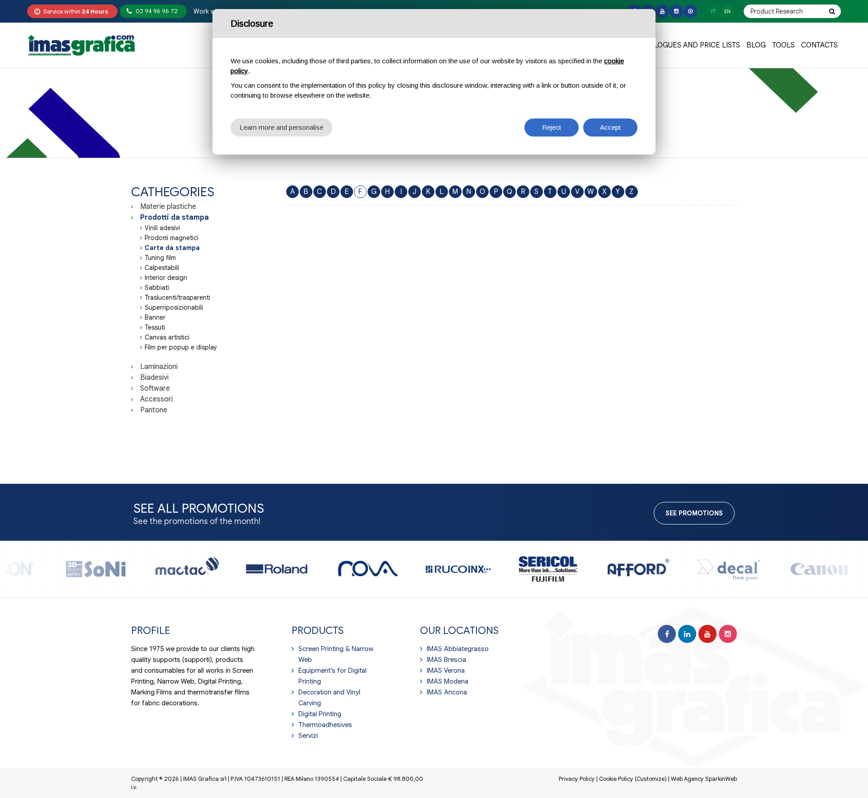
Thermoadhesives (325, 725)
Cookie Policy (616, 779)
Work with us (212, 11)
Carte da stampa (172, 248)
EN (727, 11)
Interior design (166, 278)
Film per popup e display (181, 347)
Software (155, 388)
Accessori (156, 399)
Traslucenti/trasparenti (177, 297)
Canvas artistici (167, 337)
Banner (155, 317)
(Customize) (651, 779)
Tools (783, 45)
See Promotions (694, 513)
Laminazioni (159, 366)
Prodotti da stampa (174, 217)
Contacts (819, 45)
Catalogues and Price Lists (688, 45)
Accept (610, 127)
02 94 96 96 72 (157, 11)
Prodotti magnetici (171, 238)
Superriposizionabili (174, 307)
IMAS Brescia (446, 660)
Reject (551, 127)
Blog (756, 45)
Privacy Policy (577, 779)
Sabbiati (157, 287)
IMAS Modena (447, 681)
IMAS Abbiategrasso (458, 649)
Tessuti (155, 327)
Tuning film (160, 258)
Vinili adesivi (162, 228)
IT (713, 11)
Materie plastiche (168, 206)
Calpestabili (162, 268)
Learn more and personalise (281, 127)
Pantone (153, 410)
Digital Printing (319, 714)
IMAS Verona (446, 670)
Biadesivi (154, 377)
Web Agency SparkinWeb (704, 779)
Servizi (308, 736)
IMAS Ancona (447, 692)
